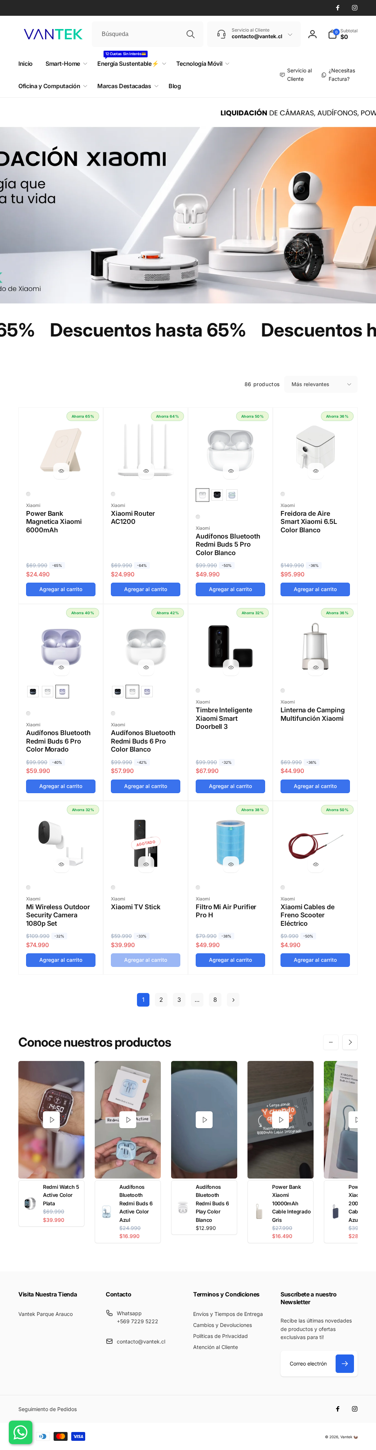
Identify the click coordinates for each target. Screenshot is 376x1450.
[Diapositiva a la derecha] (350, 1042)
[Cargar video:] (51, 1120)
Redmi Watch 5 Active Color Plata (61, 1195)
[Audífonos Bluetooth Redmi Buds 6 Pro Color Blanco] (146, 667)
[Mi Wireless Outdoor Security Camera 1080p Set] (61, 864)
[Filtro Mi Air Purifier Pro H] (231, 864)
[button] (343, 34)
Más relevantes (310, 384)
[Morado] (28, 713)
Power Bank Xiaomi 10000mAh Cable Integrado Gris (291, 1203)
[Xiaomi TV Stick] (146, 864)
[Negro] (198, 690)
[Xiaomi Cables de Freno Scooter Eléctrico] (316, 864)
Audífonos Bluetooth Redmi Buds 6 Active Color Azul (136, 1203)
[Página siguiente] (233, 1000)
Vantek (346, 1437)
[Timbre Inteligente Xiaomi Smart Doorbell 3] (231, 667)
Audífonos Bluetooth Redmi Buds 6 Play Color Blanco (212, 1203)
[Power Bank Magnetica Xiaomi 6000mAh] (61, 471)
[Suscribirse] (345, 1363)
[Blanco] (28, 494)
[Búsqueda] (190, 34)
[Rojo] (283, 887)
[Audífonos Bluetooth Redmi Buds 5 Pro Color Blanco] (231, 471)
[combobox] (147, 34)
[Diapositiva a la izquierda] (331, 1042)
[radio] (202, 495)
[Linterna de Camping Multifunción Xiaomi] (316, 667)
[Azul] (198, 887)
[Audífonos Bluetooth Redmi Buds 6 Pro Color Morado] (61, 667)
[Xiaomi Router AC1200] (146, 471)
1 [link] (143, 999)
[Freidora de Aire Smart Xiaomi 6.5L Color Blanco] (316, 471)
